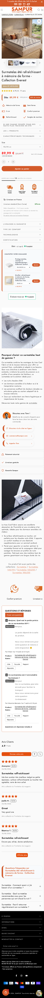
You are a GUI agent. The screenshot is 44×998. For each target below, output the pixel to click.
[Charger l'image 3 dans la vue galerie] (22, 62)
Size (3, 142)
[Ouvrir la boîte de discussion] (39, 993)
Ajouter (36, 265)
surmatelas (33, 403)
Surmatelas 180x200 (21, 572)
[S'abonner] (41, 946)
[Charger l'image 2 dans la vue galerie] (16, 62)
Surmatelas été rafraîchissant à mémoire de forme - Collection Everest (25, 657)
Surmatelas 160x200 (26, 569)
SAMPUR (18, 993)
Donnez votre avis (16, 754)
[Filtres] (34, 754)
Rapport (26, 664)
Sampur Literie (7, 15)
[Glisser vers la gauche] (4, 62)
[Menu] (2, 10)
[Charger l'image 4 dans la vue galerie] (27, 62)
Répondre (10, 668)
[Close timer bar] (42, 2)
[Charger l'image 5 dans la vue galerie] (33, 62)
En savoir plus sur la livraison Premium (16, 215)
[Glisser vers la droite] (39, 62)
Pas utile (17, 664)
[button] (38, 10)
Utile (8, 664)
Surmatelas (19, 15)
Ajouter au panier (22, 168)
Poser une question (14, 615)
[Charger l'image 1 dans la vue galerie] (10, 62)
